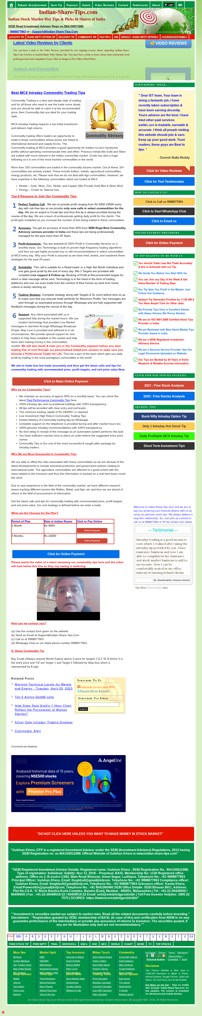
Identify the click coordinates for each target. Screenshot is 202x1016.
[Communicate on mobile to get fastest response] (147, 956)
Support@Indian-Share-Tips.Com (55, 31)
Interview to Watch (75, 956)
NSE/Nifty (44, 960)
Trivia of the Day (47, 994)
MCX (104, 944)
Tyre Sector (124, 982)
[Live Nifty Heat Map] (158, 956)
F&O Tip (104, 37)
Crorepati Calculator (102, 986)
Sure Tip (56, 5)
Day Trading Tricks (22, 964)
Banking (17, 994)
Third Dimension (47, 978)
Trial (54, 944)
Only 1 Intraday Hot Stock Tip (164, 426)
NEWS (140, 944)
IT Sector (123, 990)
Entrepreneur (72, 982)
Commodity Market (128, 956)
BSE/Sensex (46, 964)
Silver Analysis (126, 964)
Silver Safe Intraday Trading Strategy (44, 722)
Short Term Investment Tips (164, 446)
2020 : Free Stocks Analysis (164, 396)
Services (68, 944)
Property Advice (100, 968)
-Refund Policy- (175, 956)
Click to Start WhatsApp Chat (164, 211)
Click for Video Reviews (164, 170)
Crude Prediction (127, 968)
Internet (17, 982)
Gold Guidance (126, 960)
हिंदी (180, 5)
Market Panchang (48, 990)
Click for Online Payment (164, 242)
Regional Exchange (49, 968)
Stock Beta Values (101, 964)
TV (150, 944)
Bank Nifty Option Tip (41, 37)
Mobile (16, 978)
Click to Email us (164, 221)
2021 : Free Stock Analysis (164, 385)
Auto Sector (124, 978)
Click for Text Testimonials (164, 181)
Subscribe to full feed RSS (97, 686)
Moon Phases (46, 986)
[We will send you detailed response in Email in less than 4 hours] (152, 956)
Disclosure (182, 952)
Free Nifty (40, 944)
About (156, 5)
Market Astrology (48, 982)
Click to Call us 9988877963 (164, 201)
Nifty (18, 936)
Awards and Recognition (36, 42)
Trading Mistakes (21, 960)
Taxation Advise (73, 986)
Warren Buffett (73, 964)
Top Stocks (163, 944)
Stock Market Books (102, 956)
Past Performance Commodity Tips (48, 400)
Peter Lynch (72, 968)
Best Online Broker (22, 968)
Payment (72, 5)
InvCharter (150, 952)
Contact (123, 5)
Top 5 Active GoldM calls (34, 697)
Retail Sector (125, 986)
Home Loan (18, 990)
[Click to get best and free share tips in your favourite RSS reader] (163, 956)
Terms (171, 952)
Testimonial (140, 5)
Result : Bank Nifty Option (138, 37)
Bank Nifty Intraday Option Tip (164, 416)
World (115, 944)
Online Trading (99, 960)
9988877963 (18, 31)
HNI (116, 37)
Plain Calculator (100, 994)
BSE (94, 944)
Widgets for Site (73, 990)
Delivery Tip (67, 37)
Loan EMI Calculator (102, 990)
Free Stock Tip (19, 944)
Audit (184, 959)
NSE (83, 944)
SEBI (42, 956)
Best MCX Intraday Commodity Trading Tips (48, 92)
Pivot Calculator (100, 978)
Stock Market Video (75, 978)
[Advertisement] (164, 476)
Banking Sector (126, 994)
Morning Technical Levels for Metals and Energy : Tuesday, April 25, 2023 (44, 686)
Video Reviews (104, 5)
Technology (18, 986)
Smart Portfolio (73, 960)
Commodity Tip (87, 37)
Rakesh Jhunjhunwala (32, 5)
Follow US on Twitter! (95, 691)
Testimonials (154, 588)
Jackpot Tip (16, 37)
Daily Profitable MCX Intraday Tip (164, 436)
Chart (128, 944)
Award (86, 5)
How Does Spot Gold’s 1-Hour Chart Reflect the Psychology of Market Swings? (43, 709)
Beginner (17, 956)
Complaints (173, 959)
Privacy (162, 952)
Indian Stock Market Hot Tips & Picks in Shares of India (56, 19)
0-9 (191, 936)
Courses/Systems (173, 37)
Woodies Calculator (102, 982)
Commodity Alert (28, 731)
